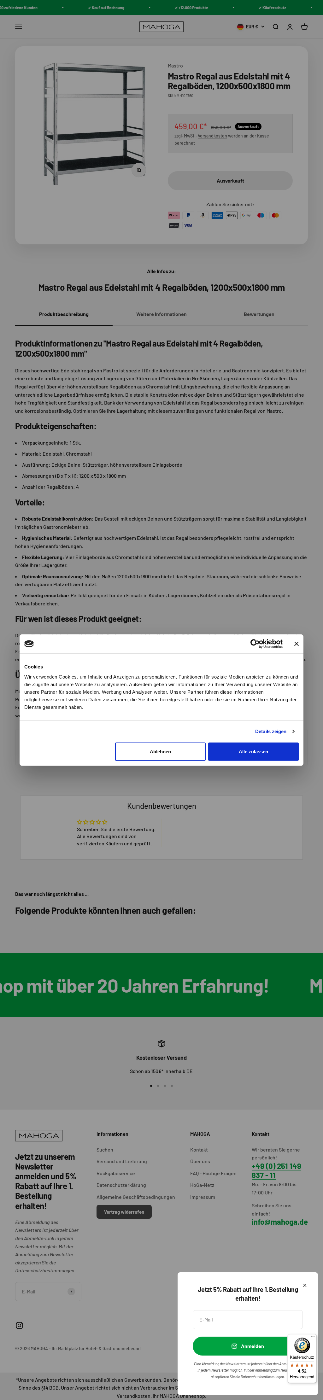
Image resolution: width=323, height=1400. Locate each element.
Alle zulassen (253, 751)
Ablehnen (160, 751)
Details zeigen (270, 731)
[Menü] (313, 1338)
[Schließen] (305, 1285)
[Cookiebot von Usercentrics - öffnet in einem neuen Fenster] (255, 644)
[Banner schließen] (296, 644)
